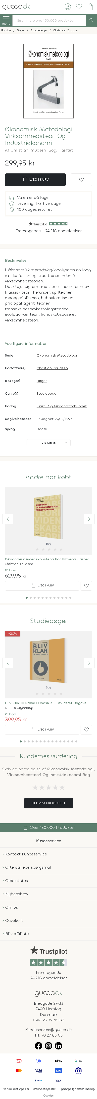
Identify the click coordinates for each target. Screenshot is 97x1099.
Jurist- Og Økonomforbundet (62, 406)
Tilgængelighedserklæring (76, 1089)
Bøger (42, 380)
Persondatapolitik (43, 1089)
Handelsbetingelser (15, 1089)
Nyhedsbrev (16, 893)
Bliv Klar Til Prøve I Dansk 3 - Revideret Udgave (46, 703)
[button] (7, 519)
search (92, 20)
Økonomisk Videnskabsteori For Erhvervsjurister (47, 559)
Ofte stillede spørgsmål (28, 867)
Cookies (49, 1096)
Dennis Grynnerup (19, 708)
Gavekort (14, 920)
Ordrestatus (16, 880)
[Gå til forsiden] (48, 992)
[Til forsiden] (16, 6)
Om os (11, 907)
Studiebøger (47, 393)
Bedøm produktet (48, 803)
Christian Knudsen (28, 150)
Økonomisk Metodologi (57, 355)
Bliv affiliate (17, 933)
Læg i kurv (35, 179)
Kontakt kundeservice (26, 854)
